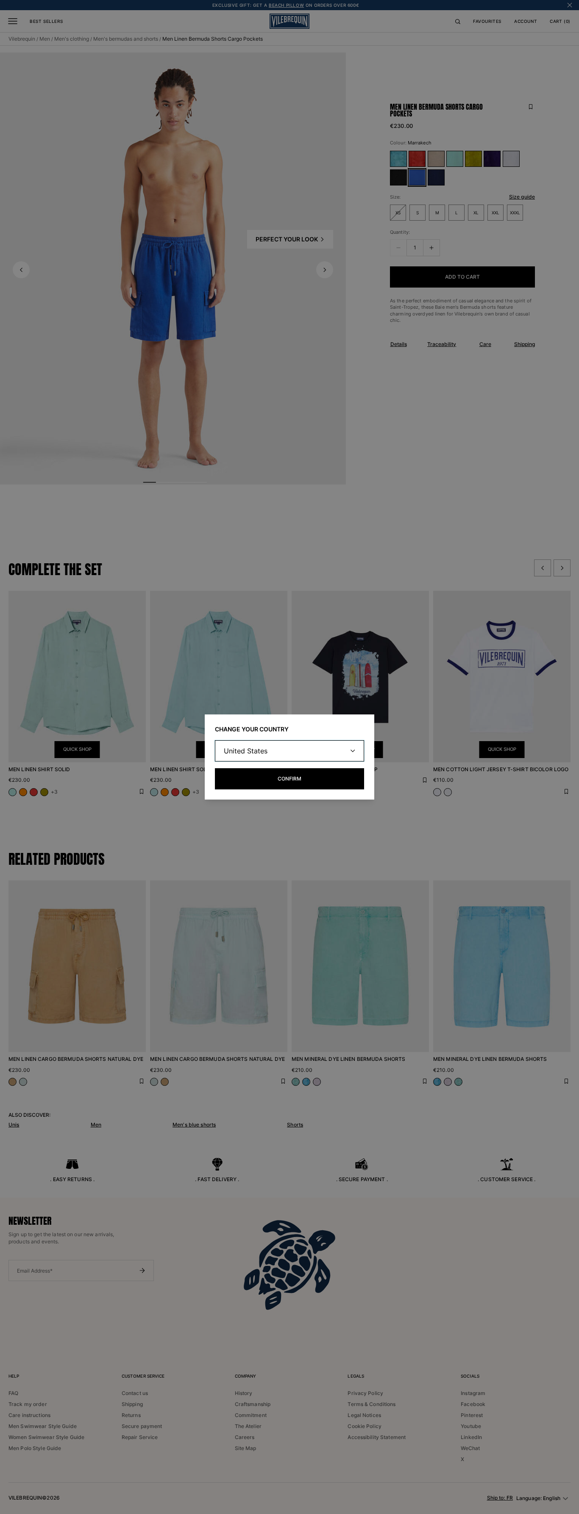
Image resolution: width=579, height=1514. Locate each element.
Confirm (289, 778)
